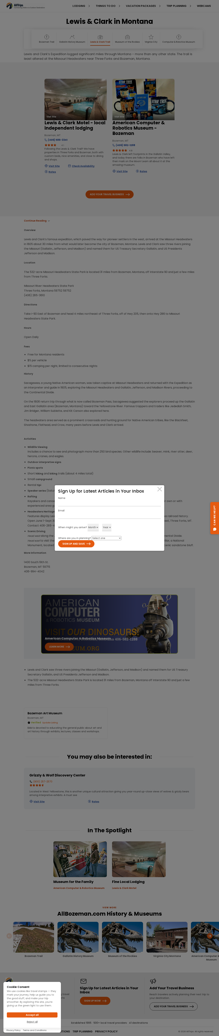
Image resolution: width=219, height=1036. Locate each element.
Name (61, 498)
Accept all (32, 1015)
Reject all (32, 1022)
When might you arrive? (72, 527)
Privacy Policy (14, 1030)
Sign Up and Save (73, 543)
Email (61, 510)
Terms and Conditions (35, 1030)
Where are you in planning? (74, 538)
